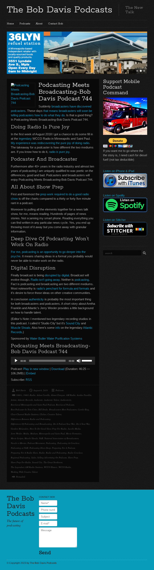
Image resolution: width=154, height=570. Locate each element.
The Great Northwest (53, 462)
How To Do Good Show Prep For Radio (48, 428)
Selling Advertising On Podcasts (52, 457)
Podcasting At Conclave (68, 443)
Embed (30, 373)
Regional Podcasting (20, 457)
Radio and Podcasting (56, 452)
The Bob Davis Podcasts (59, 10)
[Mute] (79, 361)
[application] (53, 361)
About (39, 23)
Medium (34, 433)
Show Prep (73, 457)
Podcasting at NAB (19, 447)
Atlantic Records (25, 399)
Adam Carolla (43, 395)
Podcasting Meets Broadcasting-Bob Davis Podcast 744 (65, 92)
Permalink (20, 476)
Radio (42, 452)
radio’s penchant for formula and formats (62, 288)
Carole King (83, 409)
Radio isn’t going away (45, 279)
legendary (25, 138)
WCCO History (50, 467)
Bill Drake (43, 409)
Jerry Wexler (16, 433)
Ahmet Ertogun (58, 395)
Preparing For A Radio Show (24, 452)
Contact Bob (55, 23)
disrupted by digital (57, 275)
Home (10, 23)
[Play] (16, 361)
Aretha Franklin (84, 395)
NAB (41, 438)
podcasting (82, 279)
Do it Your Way (83, 423)
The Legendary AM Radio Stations (27, 467)
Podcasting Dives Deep (40, 447)
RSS (29, 379)
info (57, 327)
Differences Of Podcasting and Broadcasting (31, 423)
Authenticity (65, 399)
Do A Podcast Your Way (64, 423)
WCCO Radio (65, 467)
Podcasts (24, 23)
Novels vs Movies (18, 443)
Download (57, 369)
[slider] (87, 360)
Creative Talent (54, 414)
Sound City (73, 323)
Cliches (43, 414)
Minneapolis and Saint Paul (52, 433)
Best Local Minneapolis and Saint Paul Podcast (33, 404)
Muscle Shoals (20, 327)
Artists (13, 399)
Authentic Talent (51, 399)
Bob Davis (21, 390)
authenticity (36, 299)
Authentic (38, 399)
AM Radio (71, 395)
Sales (33, 457)
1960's (19, 395)
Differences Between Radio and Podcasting (31, 419)
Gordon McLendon (19, 428)
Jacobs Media (74, 428)
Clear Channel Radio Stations (24, 414)
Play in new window (36, 369)
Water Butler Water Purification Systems (56, 338)
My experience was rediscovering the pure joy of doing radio (50, 143)
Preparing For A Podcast (63, 447)
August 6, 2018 (40, 390)
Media (26, 433)
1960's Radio (29, 395)
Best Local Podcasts (65, 404)
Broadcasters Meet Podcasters (63, 409)
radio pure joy (59, 151)
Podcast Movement (36, 443)
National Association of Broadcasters (61, 438)
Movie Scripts (17, 438)
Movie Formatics (73, 433)
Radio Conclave (75, 452)
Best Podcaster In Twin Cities (24, 409)
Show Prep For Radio (21, 462)
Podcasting (51, 443)
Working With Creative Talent (24, 471)
